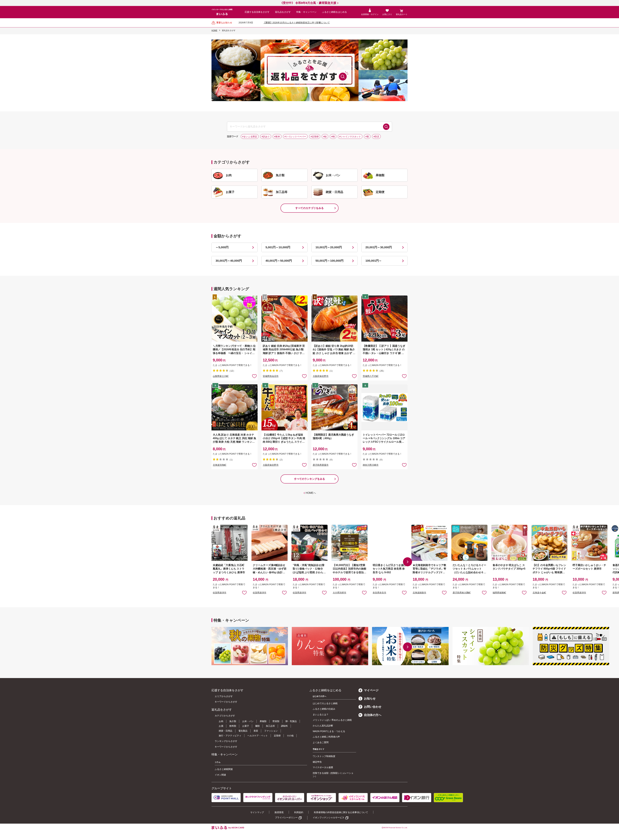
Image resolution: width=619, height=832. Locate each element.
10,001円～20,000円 (328, 247)
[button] (407, 561)
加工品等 (270, 726)
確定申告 (317, 762)
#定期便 (315, 136)
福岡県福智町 (499, 592)
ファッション (271, 730)
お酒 (221, 726)
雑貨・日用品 (225, 730)
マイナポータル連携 (323, 767)
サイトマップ (257, 812)
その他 (290, 735)
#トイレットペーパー (295, 136)
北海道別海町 (219, 465)
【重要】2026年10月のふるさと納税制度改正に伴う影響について (296, 22)
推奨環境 (279, 812)
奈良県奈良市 (379, 592)
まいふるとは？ (321, 714)
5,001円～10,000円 (277, 247)
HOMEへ (311, 493)
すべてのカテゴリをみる (309, 208)
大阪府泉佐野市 (321, 376)
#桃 (333, 136)
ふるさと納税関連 (224, 769)
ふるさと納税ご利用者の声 (326, 736)
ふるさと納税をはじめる (334, 12)
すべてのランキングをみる (309, 479)
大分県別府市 (339, 592)
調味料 (284, 726)
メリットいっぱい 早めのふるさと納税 (332, 720)
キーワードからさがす (226, 701)
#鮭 (325, 136)
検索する (386, 126)
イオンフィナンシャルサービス (328, 817)
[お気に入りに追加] (254, 376)
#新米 (277, 136)
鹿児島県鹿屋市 (321, 465)
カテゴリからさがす (225, 715)
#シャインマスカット (350, 136)
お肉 (221, 721)
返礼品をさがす (283, 12)
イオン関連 (220, 774)
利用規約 (298, 812)
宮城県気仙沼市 (271, 376)
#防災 (376, 136)
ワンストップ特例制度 (324, 756)
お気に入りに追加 (244, 592)
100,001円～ (373, 260)
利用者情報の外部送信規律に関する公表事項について (341, 812)
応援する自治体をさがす (257, 12)
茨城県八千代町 (370, 376)
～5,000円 (222, 247)
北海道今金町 (539, 592)
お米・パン (248, 721)
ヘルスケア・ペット (257, 735)
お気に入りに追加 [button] (254, 376)
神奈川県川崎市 (370, 465)
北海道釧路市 (419, 592)
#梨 (367, 136)
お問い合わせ (372, 706)
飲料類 (232, 726)
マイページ (371, 690)
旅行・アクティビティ (230, 735)
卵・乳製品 (291, 721)
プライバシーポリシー (286, 817)
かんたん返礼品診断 (323, 725)
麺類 (257, 726)
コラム (218, 762)
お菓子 (245, 726)
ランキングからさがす (226, 741)
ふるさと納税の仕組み (324, 709)
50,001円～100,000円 (329, 260)
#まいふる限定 (249, 136)
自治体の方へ (372, 715)
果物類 (263, 721)
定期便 (277, 735)
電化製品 (242, 730)
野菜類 (276, 721)
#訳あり (266, 136)
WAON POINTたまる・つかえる (329, 731)
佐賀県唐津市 (219, 592)
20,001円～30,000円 (378, 247)
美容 (256, 730)
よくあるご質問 (321, 742)
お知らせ (370, 698)
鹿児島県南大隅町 (462, 592)
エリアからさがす (224, 696)
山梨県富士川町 (221, 376)
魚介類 (232, 721)
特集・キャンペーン (306, 12)
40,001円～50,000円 (278, 260)
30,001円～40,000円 (229, 260)
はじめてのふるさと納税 (325, 703)
